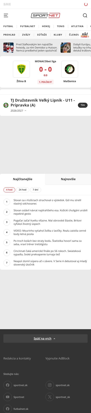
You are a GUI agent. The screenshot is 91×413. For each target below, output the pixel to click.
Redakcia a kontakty (17, 358)
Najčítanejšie (22, 179)
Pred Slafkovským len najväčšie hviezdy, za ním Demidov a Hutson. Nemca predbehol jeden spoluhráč (36, 47)
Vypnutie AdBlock (58, 358)
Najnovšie (68, 179)
